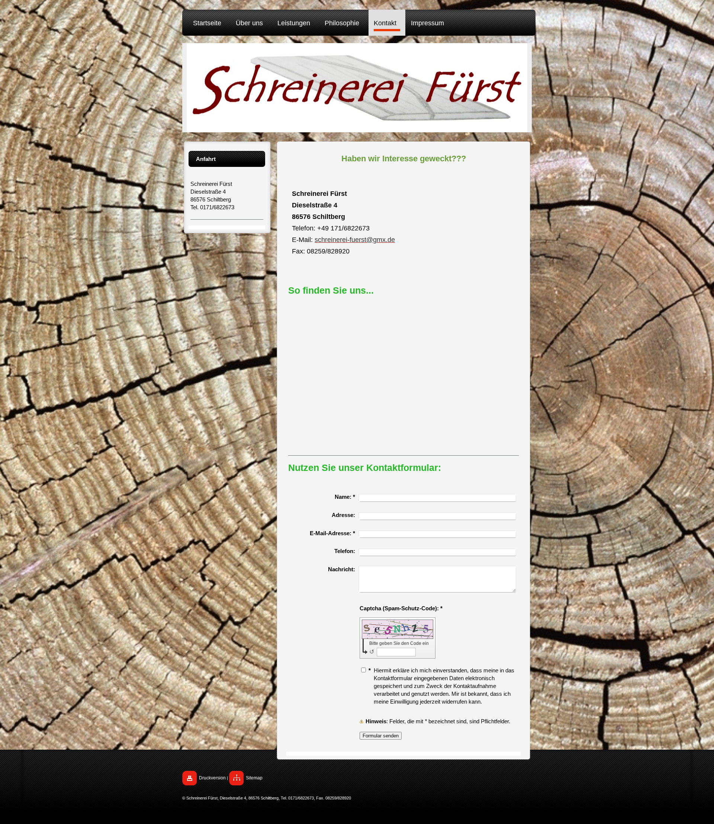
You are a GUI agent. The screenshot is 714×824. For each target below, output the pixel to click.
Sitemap (254, 778)
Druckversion (212, 778)
